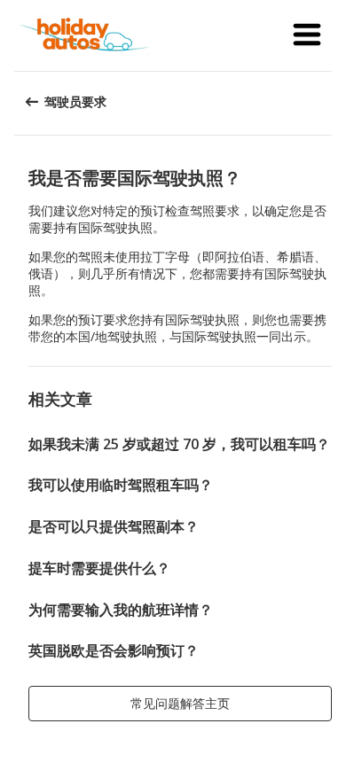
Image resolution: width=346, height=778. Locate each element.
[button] (307, 35)
